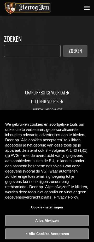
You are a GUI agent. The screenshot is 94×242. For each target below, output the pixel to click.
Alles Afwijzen (47, 220)
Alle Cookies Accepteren (49, 234)
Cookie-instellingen (47, 207)
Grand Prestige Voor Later (47, 93)
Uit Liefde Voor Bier (47, 101)
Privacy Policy (66, 197)
